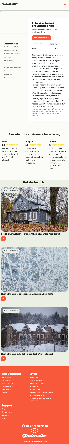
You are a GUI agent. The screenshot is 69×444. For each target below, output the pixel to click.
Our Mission (6, 380)
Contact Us (5, 415)
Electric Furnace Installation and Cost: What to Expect (27, 354)
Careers (4, 392)
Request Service (40, 38)
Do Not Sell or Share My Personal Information (40, 400)
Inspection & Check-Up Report (13, 67)
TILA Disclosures (34, 389)
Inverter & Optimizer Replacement (10, 72)
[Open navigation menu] (65, 3)
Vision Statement (7, 383)
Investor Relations (7, 386)
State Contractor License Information (41, 392)
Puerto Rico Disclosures (37, 395)
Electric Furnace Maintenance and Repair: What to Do (27, 294)
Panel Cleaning (8, 60)
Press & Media (6, 389)
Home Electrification (11, 191)
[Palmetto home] (10, 4)
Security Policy (34, 386)
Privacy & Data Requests (37, 383)
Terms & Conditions (35, 380)
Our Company (6, 377)
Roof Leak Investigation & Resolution (12, 55)
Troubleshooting (9, 78)
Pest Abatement (9, 64)
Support (4, 409)
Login (3, 418)
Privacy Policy (34, 377)
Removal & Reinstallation (11, 50)
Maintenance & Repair (11, 46)
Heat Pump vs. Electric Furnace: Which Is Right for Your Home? (30, 234)
